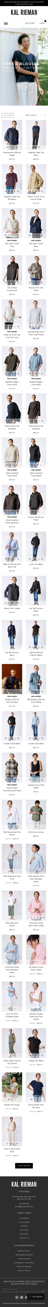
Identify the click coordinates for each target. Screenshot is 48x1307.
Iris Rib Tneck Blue (36, 744)
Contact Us (24, 1238)
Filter (9, 115)
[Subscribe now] (43, 1291)
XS (7, 147)
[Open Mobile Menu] (6, 23)
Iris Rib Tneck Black (12, 744)
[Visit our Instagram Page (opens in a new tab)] (22, 1297)
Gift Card (24, 1230)
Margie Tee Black (36, 1061)
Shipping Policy (24, 1251)
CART (42, 23)
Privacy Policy (24, 1270)
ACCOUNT (29, 23)
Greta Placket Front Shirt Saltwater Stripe (36, 879)
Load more (24, 1166)
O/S (36, 603)
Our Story (24, 1218)
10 (15, 962)
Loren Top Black (36, 564)
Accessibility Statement (24, 1263)
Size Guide (24, 1234)
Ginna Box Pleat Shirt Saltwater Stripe (12, 970)
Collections (24, 1222)
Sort (28, 115)
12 (40, 918)
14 (44, 918)
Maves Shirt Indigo (12, 608)
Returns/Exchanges (24, 1255)
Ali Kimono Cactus (36, 832)
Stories (24, 1226)
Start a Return (24, 1259)
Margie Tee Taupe (12, 1105)
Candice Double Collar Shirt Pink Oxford (36, 1016)
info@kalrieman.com (24, 1206)
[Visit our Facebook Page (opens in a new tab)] (17, 1297)
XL (17, 147)
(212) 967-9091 (24, 1204)
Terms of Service (24, 1266)
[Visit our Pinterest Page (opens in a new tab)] (26, 1297)
